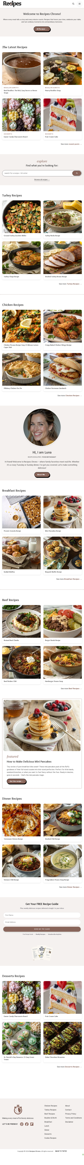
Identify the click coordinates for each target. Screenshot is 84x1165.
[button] (73, 4)
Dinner (46, 1130)
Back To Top (60, 1151)
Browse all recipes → (42, 180)
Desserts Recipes (72, 1067)
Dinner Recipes (73, 887)
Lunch (46, 1126)
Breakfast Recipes (71, 579)
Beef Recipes (74, 689)
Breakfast (48, 1122)
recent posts (74, 144)
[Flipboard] (32, 1124)
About (67, 1106)
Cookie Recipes (50, 1138)
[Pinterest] (22, 1124)
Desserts (48, 1134)
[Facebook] (27, 1124)
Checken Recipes (72, 396)
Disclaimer (69, 1122)
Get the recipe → (16, 781)
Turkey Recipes (73, 284)
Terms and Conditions (73, 1118)
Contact (68, 1110)
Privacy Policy (70, 1114)
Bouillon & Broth (50, 1118)
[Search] (76, 173)
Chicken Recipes (50, 1106)
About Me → (42, 475)
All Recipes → (42, 29)
